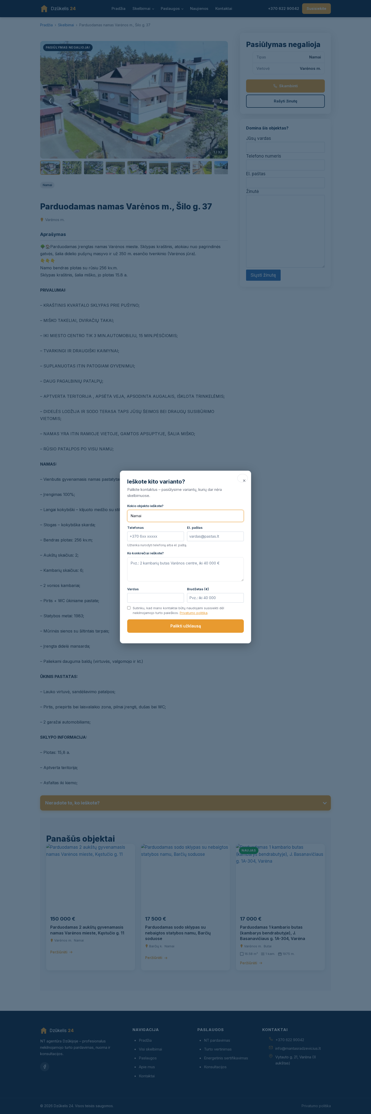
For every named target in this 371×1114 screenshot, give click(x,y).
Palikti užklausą (185, 625)
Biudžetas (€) (198, 589)
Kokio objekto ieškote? (145, 506)
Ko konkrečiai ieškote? (145, 553)
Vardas (133, 589)
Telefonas (135, 528)
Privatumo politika (193, 613)
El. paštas (195, 528)
